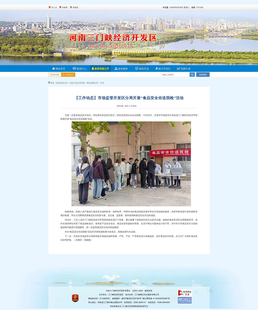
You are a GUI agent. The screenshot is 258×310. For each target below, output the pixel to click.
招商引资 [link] (186, 68)
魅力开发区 (164, 68)
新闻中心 (82, 68)
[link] (184, 292)
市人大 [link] (54, 7)
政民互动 (144, 68)
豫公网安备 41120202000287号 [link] (156, 298)
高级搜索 (203, 74)
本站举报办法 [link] (115, 306)
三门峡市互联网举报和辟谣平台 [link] (135, 306)
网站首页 (60, 68)
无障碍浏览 (54, 74)
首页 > (53, 82)
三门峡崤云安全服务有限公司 (147, 294)
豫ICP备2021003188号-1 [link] (132, 298)
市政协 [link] (75, 7)
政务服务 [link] (123, 68)
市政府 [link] (65, 7)
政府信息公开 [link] (102, 68)
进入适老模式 (68, 74)
